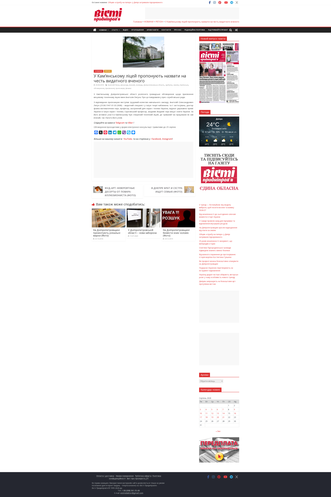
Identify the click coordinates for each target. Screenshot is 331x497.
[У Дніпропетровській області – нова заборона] (143, 210)
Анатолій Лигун (114, 85)
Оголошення (137, 30)
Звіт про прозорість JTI (137, 478)
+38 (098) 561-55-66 (131, 490)
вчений (132, 85)
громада (139, 85)
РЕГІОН (107, 71)
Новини (103, 30)
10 (201, 413)
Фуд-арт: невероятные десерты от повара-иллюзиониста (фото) (120, 191)
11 (206, 413)
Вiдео (125, 30)
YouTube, (127, 138)
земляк (176, 85)
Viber (130, 122)
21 (223, 417)
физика (128, 88)
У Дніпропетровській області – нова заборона (142, 231)
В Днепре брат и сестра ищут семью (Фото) (166, 189)
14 (223, 413)
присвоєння (110, 88)
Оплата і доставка (105, 476)
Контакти (166, 30)
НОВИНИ (98, 71)
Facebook (156, 138)
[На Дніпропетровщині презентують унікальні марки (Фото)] (108, 210)
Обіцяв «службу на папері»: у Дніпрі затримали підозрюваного (135, 2)
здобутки (168, 85)
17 (201, 417)
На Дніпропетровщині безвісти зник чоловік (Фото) (176, 232)
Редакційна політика (195, 30)
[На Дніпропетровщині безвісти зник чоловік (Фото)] (178, 210)
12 (212, 413)
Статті (115, 30)
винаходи (124, 85)
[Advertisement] (192, 13)
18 (206, 417)
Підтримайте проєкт (218, 30)
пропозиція (120, 88)
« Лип (218, 431)
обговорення (99, 88)
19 (212, 417)
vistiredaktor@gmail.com (131, 493)
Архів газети (152, 30)
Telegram (119, 122)
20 (218, 417)
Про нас (177, 30)
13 (218, 413)
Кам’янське (184, 85)
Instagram (167, 138)
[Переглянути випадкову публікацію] (236, 30)
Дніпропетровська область (154, 85)
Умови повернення (125, 476)
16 (235, 413)
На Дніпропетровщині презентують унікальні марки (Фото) (106, 232)
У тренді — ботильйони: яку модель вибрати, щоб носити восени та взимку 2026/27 (216, 207)
